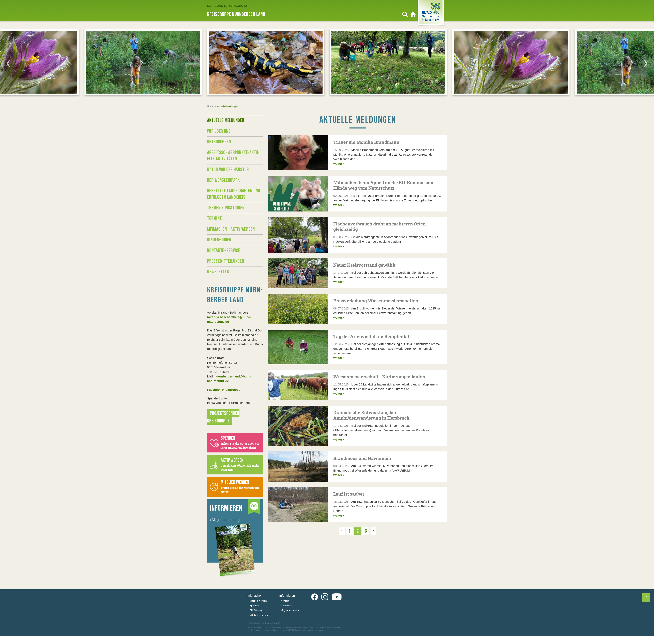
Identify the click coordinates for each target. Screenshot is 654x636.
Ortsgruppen (219, 142)
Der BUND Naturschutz (227, 5)
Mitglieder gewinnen (260, 615)
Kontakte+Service (223, 250)
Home (210, 106)
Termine (214, 218)
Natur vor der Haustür (228, 169)
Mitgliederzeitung (225, 520)
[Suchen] (405, 14)
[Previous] (8, 63)
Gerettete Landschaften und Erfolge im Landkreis (233, 194)
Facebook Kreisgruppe (223, 389)
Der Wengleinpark (223, 180)
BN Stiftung (255, 610)
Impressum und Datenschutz (263, 623)
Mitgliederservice (290, 610)
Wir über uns (219, 131)
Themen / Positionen (226, 208)
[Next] (646, 63)
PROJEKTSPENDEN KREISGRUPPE (223, 417)
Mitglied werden (258, 600)
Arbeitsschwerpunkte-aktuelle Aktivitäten (233, 155)
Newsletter (218, 272)
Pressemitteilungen (225, 261)
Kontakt (285, 600)
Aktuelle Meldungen (225, 120)
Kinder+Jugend (220, 240)
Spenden (254, 605)
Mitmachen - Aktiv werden (231, 229)
